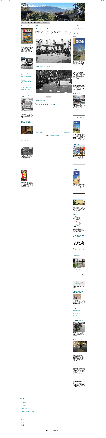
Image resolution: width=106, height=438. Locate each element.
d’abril (23, 407)
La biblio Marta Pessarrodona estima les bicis (29, 409)
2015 (22, 421)
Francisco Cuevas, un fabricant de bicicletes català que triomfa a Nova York (26, 81)
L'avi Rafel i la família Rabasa (25, 78)
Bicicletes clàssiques (46, 22)
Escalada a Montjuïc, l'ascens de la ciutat (26, 74)
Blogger (58, 430)
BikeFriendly (75, 315)
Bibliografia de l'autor (76, 310)
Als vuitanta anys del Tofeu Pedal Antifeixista (29, 411)
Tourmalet (30, 22)
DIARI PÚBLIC (63, 35)
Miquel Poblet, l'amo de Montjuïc (26, 84)
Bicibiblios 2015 (75, 311)
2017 (22, 401)
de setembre (24, 404)
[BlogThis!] (47, 97)
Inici (53, 132)
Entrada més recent (39, 132)
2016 (22, 419)
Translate (80, 29)
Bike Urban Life (75, 313)
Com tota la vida (24, 408)
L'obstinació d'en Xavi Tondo (25, 89)
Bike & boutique (24, 412)
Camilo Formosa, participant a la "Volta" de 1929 (26, 77)
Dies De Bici (24, 22)
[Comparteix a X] (48, 97)
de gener (23, 417)
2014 (22, 422)
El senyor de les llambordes (25, 85)
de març (23, 414)
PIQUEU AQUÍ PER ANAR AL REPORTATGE (43, 66)
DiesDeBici (29, 6)
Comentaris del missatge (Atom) (55, 135)
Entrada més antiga (67, 132)
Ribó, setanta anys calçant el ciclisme (26, 71)
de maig (23, 405)
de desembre (24, 402)
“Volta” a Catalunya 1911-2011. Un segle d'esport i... (26, 91)
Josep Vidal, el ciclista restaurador (26, 87)
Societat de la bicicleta (76, 317)
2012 (22, 425)
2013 (22, 424)
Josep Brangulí (48, 63)
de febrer (23, 416)
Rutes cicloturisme (37, 22)
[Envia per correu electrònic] (46, 97)
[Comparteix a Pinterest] (50, 97)
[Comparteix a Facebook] (49, 97)
